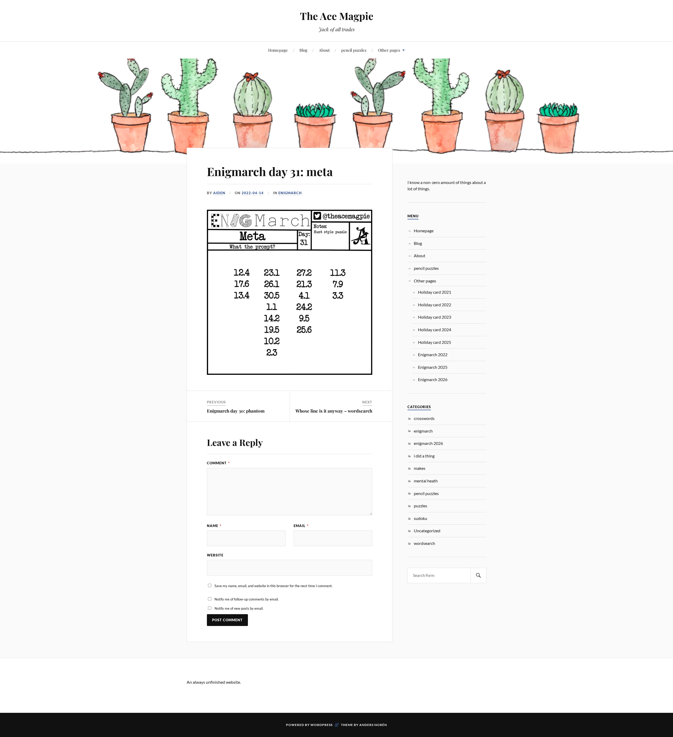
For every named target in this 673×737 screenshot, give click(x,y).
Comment (218, 463)
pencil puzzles (353, 50)
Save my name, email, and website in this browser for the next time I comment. (274, 586)
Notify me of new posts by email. (239, 608)
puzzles (420, 505)
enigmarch (290, 193)
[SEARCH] (478, 575)
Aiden (219, 193)
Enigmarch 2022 (432, 354)
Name (214, 526)
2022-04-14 (253, 193)
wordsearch (424, 543)
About (324, 50)
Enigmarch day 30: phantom (235, 411)
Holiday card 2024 (434, 329)
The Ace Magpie (336, 16)
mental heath (426, 480)
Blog (303, 50)
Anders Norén (373, 725)
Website (215, 555)
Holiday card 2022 (434, 304)
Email (301, 526)
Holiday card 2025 (434, 342)
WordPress (321, 725)
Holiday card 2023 (434, 316)
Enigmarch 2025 (432, 367)
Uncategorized (427, 530)
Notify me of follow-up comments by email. (247, 599)
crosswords (424, 418)
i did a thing (424, 455)
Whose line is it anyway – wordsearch (333, 411)
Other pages (389, 50)
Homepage (278, 50)
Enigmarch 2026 (432, 379)
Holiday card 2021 (434, 291)
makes (419, 468)
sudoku (420, 518)
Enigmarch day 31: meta (270, 171)
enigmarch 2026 (428, 443)
